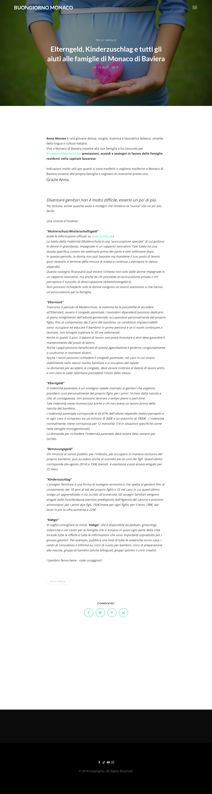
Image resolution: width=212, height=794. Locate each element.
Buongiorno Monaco (43, 7)
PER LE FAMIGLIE (106, 40)
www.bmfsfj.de (102, 236)
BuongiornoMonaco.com (63, 153)
